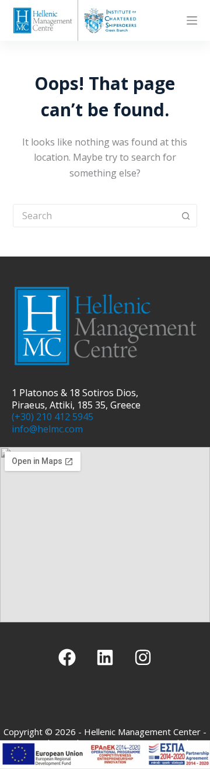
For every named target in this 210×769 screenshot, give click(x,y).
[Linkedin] (105, 657)
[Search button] (185, 216)
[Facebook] (67, 657)
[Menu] (192, 20)
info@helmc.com (47, 428)
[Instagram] (142, 657)
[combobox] (94, 215)
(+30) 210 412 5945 (52, 416)
